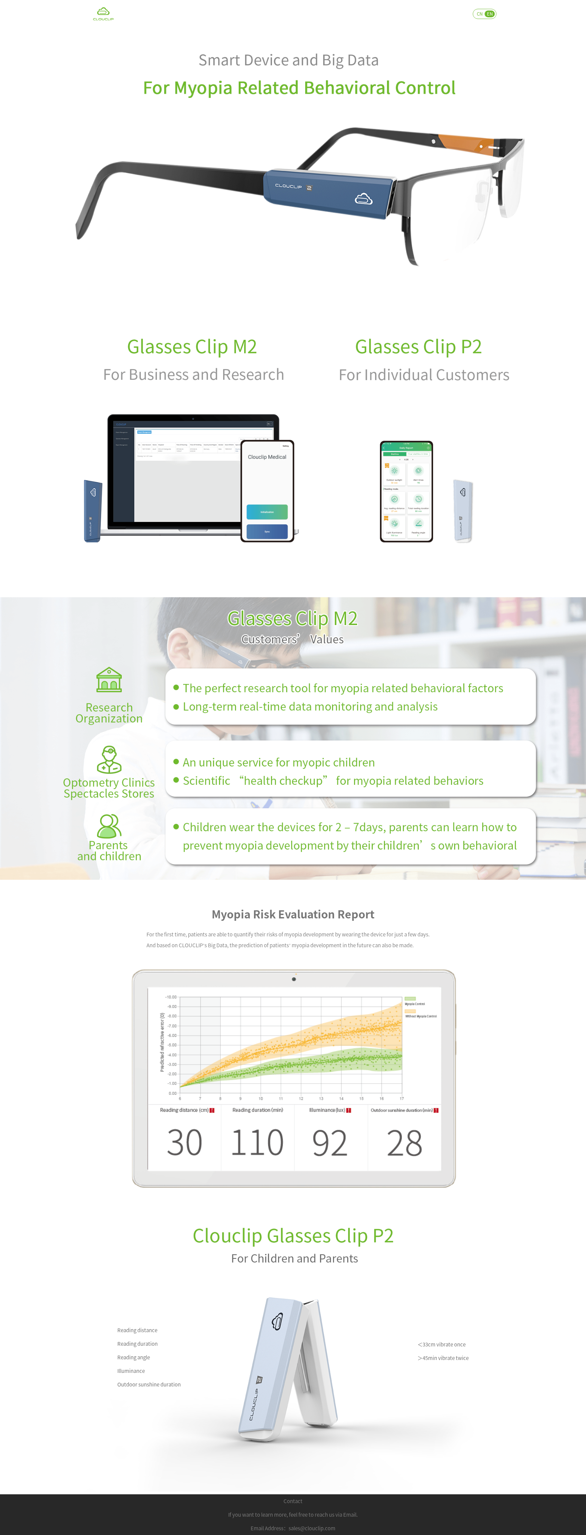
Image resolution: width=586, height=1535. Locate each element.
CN (480, 14)
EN (490, 14)
